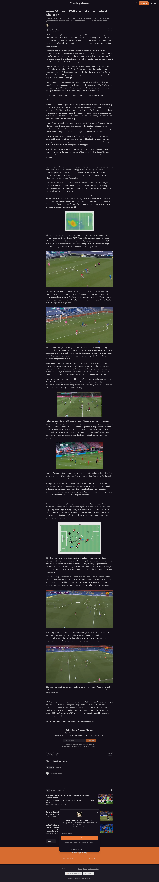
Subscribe (79, 838)
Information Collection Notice (79, 844)
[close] (97, 812)
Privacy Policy (93, 844)
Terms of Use (88, 842)
